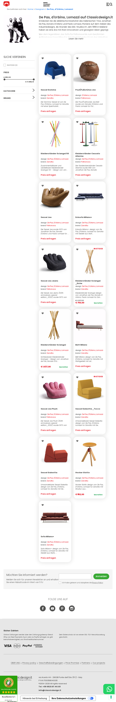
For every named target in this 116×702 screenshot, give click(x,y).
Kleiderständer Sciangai (53, 344)
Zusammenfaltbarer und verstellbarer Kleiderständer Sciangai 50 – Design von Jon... (54, 168)
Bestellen (98, 303)
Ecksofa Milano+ (83, 217)
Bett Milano (81, 344)
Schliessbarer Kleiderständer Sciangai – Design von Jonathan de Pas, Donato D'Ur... (55, 359)
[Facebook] (43, 610)
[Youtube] (52, 610)
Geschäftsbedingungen (51, 663)
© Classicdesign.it (21, 679)
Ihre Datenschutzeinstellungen (69, 698)
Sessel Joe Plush (49, 408)
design (54, 95)
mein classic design (46, 4)
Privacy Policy (97, 582)
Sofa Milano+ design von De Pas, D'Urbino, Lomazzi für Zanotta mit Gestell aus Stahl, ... (54, 551)
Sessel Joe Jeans (49, 280)
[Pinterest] (62, 610)
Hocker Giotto (82, 472)
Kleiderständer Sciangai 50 (55, 153)
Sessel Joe (46, 217)
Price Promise (72, 663)
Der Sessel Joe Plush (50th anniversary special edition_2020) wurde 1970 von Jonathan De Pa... (54, 423)
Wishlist (43, 58)
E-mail (76, 576)
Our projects (99, 663)
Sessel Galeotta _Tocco (87, 408)
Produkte (109, 4)
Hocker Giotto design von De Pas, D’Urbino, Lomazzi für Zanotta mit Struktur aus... (89, 487)
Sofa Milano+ (47, 536)
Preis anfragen (48, 111)
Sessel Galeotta (49, 472)
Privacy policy (29, 663)
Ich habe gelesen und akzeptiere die (82, 582)
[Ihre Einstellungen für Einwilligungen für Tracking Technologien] (111, 697)
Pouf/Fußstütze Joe (85, 89)
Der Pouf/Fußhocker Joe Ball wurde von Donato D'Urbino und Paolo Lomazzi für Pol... (89, 104)
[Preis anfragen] (55, 70)
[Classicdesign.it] (7, 4)
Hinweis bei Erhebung (35, 698)
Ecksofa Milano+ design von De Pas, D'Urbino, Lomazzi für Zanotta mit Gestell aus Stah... (89, 231)
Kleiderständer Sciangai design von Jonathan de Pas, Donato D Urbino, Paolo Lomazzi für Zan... (88, 295)
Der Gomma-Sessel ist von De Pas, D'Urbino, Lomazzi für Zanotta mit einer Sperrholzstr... (55, 104)
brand (47, 98)
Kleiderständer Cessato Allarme (87, 154)
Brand (7, 98)
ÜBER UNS (15, 663)
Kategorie (9, 91)
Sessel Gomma (48, 89)
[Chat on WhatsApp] (109, 689)
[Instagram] (72, 610)
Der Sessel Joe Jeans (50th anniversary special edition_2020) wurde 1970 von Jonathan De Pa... (54, 295)
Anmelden (101, 576)
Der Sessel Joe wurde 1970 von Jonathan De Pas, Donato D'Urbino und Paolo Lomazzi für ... (55, 231)
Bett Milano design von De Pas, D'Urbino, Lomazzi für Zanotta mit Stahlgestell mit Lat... (89, 359)
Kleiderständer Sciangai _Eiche (88, 282)
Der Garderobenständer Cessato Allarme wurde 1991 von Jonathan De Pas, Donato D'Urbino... (88, 168)
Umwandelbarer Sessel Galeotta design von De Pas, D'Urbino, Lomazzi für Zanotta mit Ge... (88, 423)
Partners (86, 663)
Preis (6, 72)
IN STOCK (12, 65)
